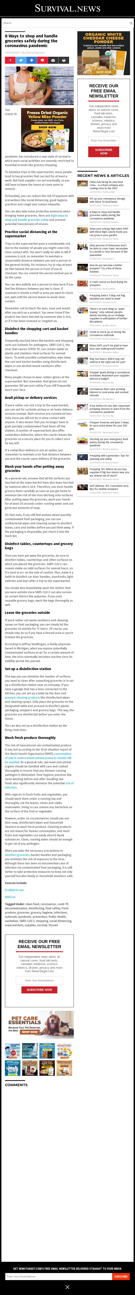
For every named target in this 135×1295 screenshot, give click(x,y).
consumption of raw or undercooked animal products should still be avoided (38, 758)
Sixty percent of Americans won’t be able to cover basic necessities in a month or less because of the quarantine (109, 250)
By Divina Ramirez (111, 222)
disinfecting (36, 908)
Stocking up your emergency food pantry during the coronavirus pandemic (109, 442)
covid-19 (62, 904)
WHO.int (10, 897)
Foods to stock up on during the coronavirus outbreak (108, 334)
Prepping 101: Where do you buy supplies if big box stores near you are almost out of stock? (109, 472)
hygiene (47, 912)
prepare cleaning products (22, 697)
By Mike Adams (109, 325)
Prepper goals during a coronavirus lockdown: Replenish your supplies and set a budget (110, 375)
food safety (53, 908)
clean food (32, 904)
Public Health (57, 916)
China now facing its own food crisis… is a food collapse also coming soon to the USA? (107, 185)
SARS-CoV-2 (27, 921)
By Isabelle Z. (109, 259)
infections (60, 912)
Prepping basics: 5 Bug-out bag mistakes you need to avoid (107, 297)
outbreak (11, 916)
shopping (42, 921)
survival (42, 925)
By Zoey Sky (108, 382)
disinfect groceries (17, 855)
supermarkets (14, 925)
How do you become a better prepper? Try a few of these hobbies (106, 268)
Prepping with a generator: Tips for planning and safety (109, 457)
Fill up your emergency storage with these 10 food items (107, 200)
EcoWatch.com (14, 890)
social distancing (60, 921)
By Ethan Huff (108, 192)
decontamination (16, 908)
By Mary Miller (109, 289)
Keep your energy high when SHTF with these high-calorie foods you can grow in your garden (109, 232)
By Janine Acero (110, 302)
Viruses (53, 925)
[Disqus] (39, 1134)
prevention (40, 916)
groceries (23, 912)
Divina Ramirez (35, 52)
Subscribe (121, 1276)
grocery (36, 912)
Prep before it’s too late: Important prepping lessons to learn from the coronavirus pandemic (110, 409)
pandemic (24, 916)
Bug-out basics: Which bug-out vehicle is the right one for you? (108, 360)
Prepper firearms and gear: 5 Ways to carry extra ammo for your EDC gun (109, 425)
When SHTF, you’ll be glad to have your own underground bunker (109, 347)
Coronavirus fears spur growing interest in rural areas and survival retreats (109, 392)
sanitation (11, 921)
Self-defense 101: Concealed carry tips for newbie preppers (109, 487)
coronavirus (48, 904)
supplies (30, 925)
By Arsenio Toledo (111, 205)
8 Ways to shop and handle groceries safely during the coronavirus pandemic (105, 215)
